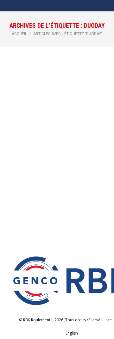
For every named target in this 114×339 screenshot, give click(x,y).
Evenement (24, 138)
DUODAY (26, 129)
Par (46, 138)
